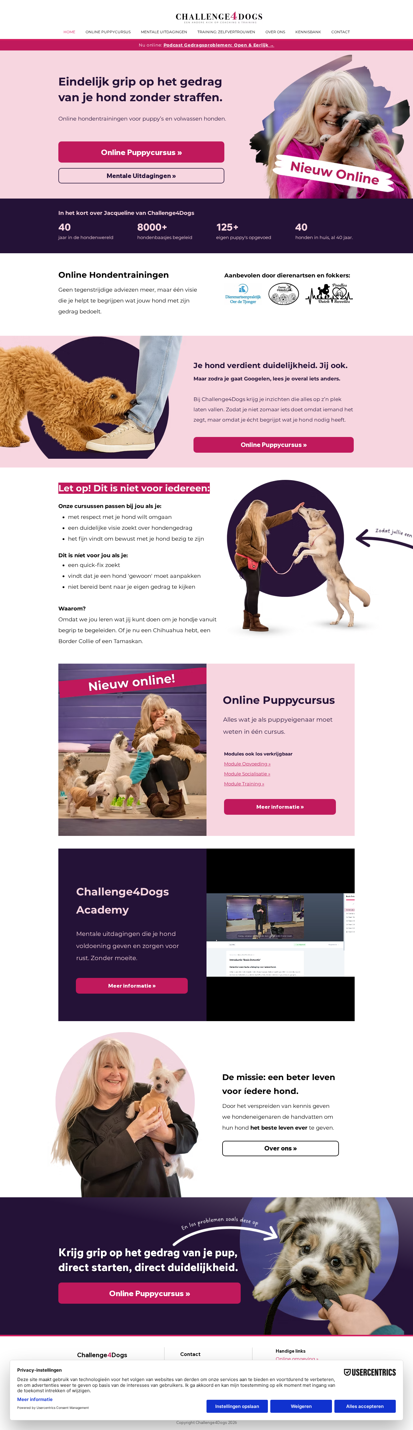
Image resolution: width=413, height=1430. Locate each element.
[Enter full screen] (346, 1013)
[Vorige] (34, 124)
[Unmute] (225, 1013)
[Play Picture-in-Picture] (336, 1013)
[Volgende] (379, 124)
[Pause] (214, 1013)
